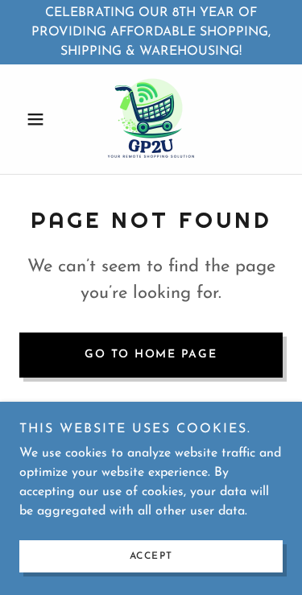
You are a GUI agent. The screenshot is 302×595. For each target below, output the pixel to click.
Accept (151, 556)
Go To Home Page (151, 355)
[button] (39, 119)
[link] (151, 119)
